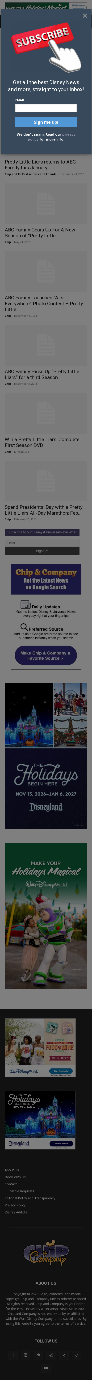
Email (20, 100)
